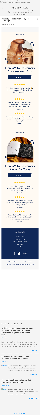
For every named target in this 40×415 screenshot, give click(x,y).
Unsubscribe (29, 261)
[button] (37, 19)
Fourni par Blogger (20, 413)
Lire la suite (34, 350)
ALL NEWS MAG (20, 7)
